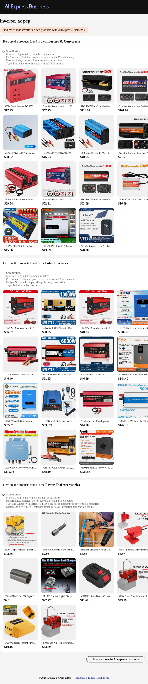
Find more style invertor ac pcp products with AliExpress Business (42, 30)
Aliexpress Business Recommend (91, 677)
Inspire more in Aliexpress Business (116, 659)
